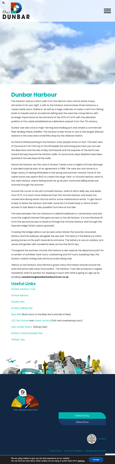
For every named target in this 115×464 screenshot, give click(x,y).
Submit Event (82, 422)
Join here (101, 439)
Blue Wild (16, 314)
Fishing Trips (18, 339)
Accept (96, 459)
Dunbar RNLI (18, 301)
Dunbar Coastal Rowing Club (27, 333)
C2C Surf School (20, 320)
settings (81, 461)
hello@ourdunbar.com (95, 451)
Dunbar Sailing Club (22, 308)
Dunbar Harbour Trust (23, 289)
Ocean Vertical (42, 320)
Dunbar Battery (19, 295)
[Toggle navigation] (107, 11)
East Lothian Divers (21, 326)
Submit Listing (82, 415)
